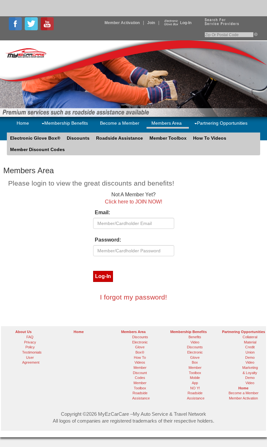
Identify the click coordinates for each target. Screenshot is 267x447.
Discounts (78, 138)
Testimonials (32, 352)
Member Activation (122, 23)
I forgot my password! (133, 297)
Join (151, 23)
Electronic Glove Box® (35, 138)
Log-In (185, 23)
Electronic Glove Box (195, 357)
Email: (102, 212)
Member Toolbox (168, 138)
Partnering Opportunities (222, 123)
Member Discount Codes (37, 149)
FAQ (30, 337)
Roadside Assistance (119, 138)
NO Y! (195, 388)
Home (23, 123)
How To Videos (209, 138)
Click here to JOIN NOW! (133, 201)
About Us (23, 332)
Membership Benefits (66, 123)
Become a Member (119, 123)
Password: (108, 240)
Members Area (166, 123)
